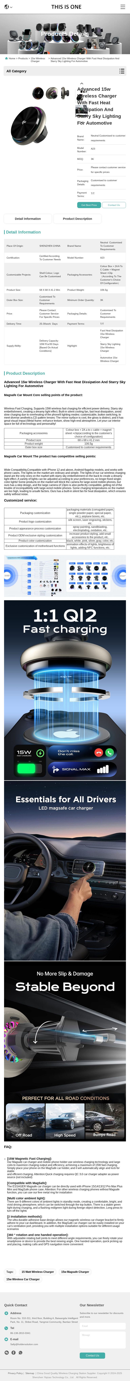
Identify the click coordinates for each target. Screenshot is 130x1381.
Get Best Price (89, 205)
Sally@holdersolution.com (24, 1344)
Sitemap (29, 1373)
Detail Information (28, 218)
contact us (92, 1355)
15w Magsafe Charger (75, 1271)
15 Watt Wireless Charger (38, 1271)
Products (23, 58)
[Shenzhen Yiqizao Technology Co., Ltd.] (66, 7)
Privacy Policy (15, 1373)
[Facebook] (13, 1353)
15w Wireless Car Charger (23, 1279)
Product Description (77, 218)
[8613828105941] (20, 1353)
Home (12, 58)
